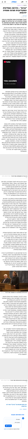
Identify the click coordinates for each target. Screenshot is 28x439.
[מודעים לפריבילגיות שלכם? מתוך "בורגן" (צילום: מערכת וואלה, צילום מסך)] (14, 370)
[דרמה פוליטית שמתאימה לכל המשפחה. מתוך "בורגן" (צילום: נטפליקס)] (14, 282)
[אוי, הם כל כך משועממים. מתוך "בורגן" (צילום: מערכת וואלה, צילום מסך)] (14, 166)
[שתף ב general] (2, 2)
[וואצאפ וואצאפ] (5, 2)
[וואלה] (14, 2)
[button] (22, 1)
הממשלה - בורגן (23, 409)
